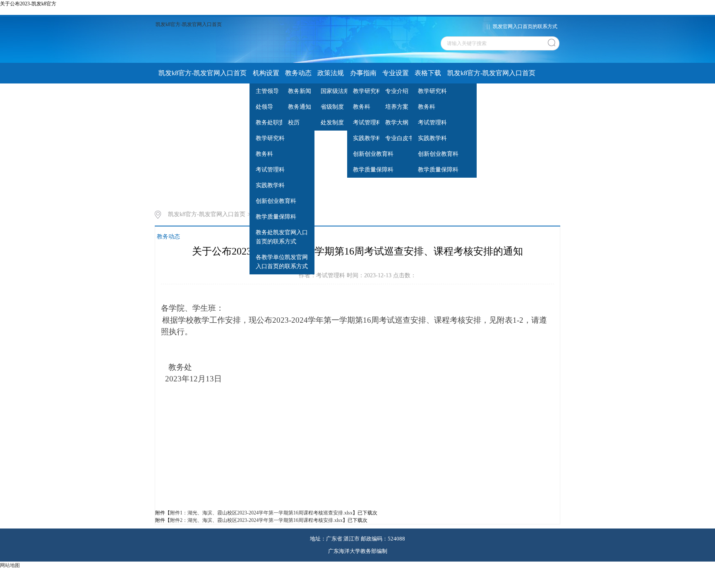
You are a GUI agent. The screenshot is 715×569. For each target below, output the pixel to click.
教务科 (264, 154)
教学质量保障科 (276, 217)
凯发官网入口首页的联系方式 (525, 26)
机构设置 (266, 72)
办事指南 (363, 72)
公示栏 (201, 93)
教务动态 (298, 72)
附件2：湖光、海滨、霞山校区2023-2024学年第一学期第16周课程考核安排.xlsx (256, 520)
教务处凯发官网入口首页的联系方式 (282, 237)
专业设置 (395, 72)
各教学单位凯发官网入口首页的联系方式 (282, 261)
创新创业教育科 (276, 201)
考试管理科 (270, 170)
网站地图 (10, 565)
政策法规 (330, 72)
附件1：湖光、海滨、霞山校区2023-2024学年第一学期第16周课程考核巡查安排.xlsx (261, 513)
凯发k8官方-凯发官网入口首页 (189, 24)
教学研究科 (270, 138)
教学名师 (230, 93)
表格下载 (428, 72)
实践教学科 (270, 185)
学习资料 (171, 93)
